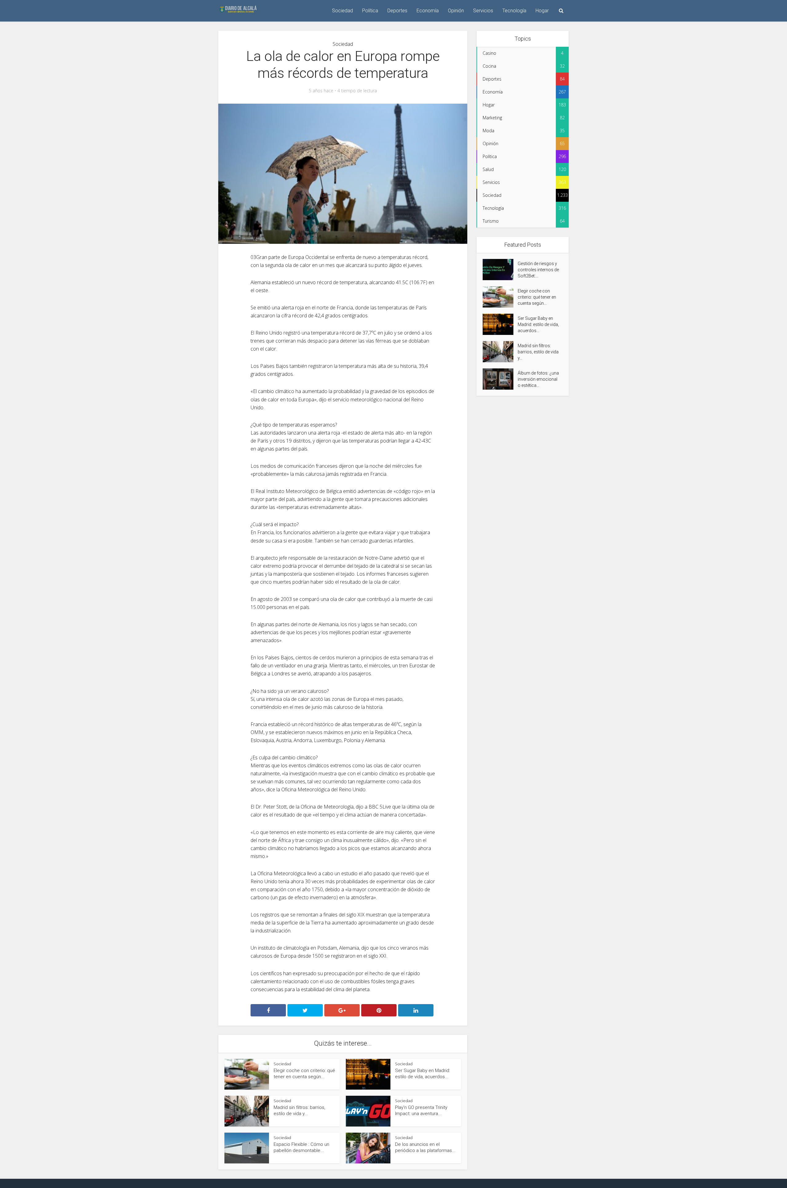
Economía (428, 11)
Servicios (483, 11)
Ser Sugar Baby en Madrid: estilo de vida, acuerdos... (538, 324)
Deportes (397, 11)
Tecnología (514, 11)
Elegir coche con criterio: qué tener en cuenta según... (537, 297)
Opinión (456, 11)
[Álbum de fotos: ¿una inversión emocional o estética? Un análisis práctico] (500, 379)
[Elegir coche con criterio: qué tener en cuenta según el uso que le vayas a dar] (500, 297)
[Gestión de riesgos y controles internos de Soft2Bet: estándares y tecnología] (500, 269)
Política (370, 11)
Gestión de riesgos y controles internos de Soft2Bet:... (538, 269)
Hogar (542, 11)
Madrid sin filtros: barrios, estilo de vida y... (538, 351)
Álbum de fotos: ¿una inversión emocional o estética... (538, 379)
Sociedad (342, 11)
